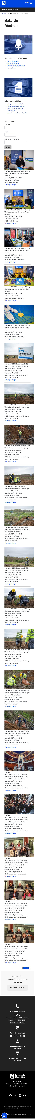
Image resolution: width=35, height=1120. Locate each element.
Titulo (6, 132)
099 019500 (17, 1036)
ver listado (17, 1060)
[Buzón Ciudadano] (17, 987)
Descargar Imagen (10, 185)
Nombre (7, 124)
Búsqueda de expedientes (15, 104)
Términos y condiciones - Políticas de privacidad (17, 1114)
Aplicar (8, 147)
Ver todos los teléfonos (17, 1023)
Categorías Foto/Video (11, 139)
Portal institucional (10, 9)
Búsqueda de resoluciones (15, 106)
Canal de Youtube (13, 63)
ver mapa (17, 1048)
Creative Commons (24, 1108)
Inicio (4, 14)
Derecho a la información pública (18, 113)
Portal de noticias (13, 61)
